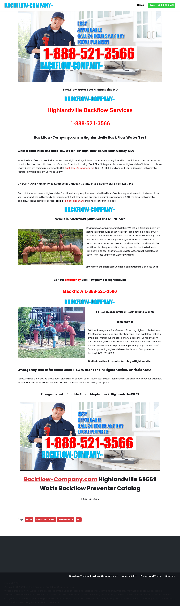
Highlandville (65, 519)
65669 (29, 519)
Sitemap (170, 576)
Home (140, 5)
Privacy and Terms (150, 576)
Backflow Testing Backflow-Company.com (93, 576)
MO (78, 519)
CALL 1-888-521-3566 (161, 5)
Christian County (45, 519)
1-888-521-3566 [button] (74, 200)
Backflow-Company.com (79, 168)
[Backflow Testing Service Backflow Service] (29, 5)
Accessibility (129, 576)
